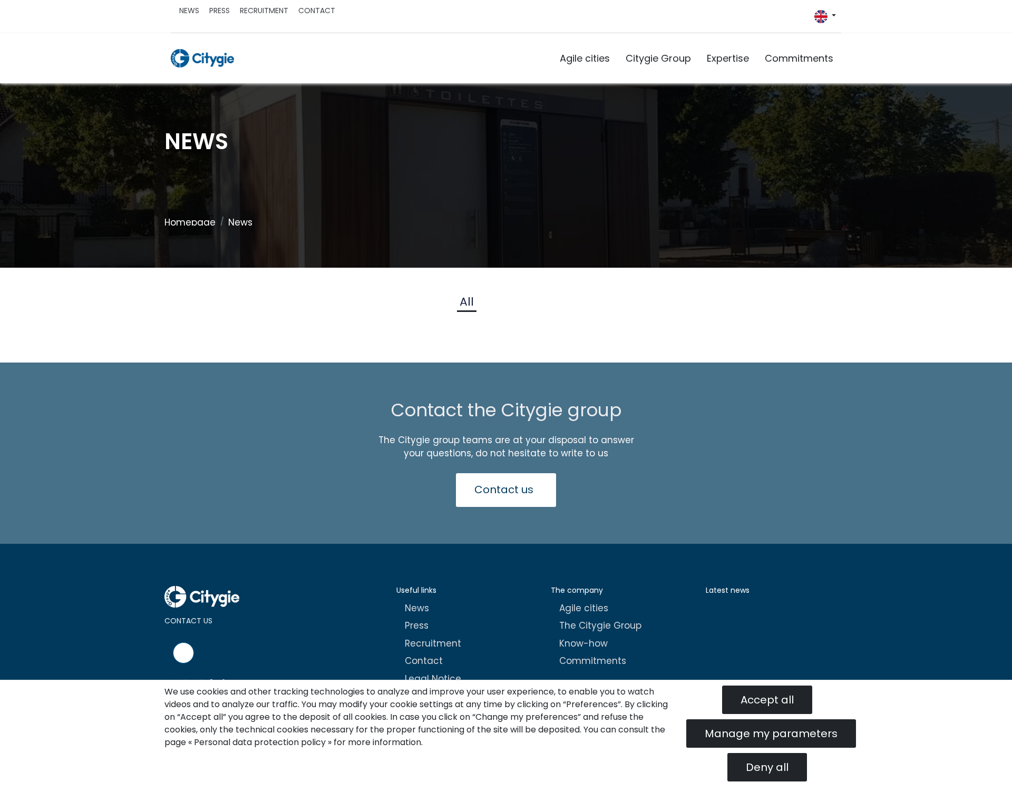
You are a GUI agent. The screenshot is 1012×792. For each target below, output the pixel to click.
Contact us (503, 489)
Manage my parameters (771, 733)
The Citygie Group (600, 625)
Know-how (583, 643)
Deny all (767, 767)
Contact (316, 10)
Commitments (799, 58)
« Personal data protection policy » (260, 742)
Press (219, 10)
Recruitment (264, 10)
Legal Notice (433, 678)
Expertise (728, 58)
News (189, 10)
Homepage (190, 222)
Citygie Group (658, 58)
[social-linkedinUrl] (809, 19)
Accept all (767, 699)
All (467, 302)
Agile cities (585, 58)
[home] (202, 58)
